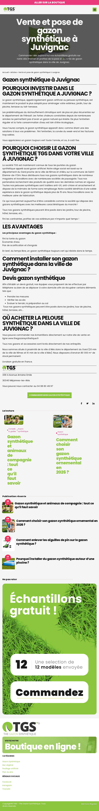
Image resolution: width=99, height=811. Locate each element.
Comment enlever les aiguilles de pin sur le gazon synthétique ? (52, 542)
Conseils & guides (12, 430)
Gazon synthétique (23, 430)
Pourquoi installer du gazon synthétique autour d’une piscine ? (55, 561)
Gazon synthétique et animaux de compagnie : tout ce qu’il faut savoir (20, 460)
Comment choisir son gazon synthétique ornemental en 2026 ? (69, 456)
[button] (95, 10)
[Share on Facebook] (81, 403)
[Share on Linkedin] (93, 403)
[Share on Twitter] (87, 403)
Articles (14, 72)
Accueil (5, 72)
